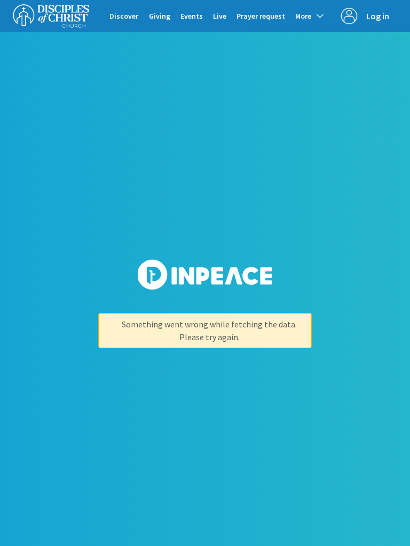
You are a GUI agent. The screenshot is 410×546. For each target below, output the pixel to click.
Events (191, 16)
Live (219, 16)
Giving (159, 16)
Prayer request (260, 16)
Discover (123, 16)
